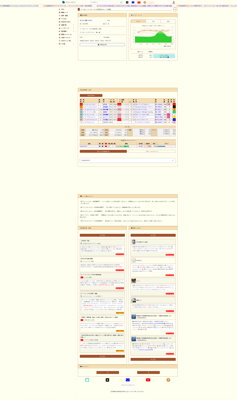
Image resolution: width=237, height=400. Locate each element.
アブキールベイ (91, 117)
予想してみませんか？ (152, 151)
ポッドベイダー (91, 104)
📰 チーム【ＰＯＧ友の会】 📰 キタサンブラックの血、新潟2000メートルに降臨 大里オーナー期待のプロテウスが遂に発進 (129, 6)
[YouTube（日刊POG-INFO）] (138, 2)
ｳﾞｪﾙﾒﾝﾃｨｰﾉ (146, 104)
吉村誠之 (105, 107)
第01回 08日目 (86, 20)
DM (123, 391)
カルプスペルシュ (91, 109)
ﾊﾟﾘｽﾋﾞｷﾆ (150, 107)
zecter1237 (83, 146)
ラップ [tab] (138, 21)
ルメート (105, 117)
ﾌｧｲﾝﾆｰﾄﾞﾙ (138, 117)
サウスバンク (90, 122)
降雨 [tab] (168, 21)
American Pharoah (141, 107)
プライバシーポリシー (127, 385)
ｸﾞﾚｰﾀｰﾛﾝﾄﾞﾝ (139, 122)
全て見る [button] (102, 235)
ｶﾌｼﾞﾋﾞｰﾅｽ (145, 119)
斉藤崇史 (158, 107)
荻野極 (105, 104)
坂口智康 (158, 117)
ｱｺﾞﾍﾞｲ (144, 117)
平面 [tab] (153, 21)
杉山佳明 (158, 119)
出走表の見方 (86, 160)
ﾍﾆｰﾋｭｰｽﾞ (138, 119)
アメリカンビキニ (91, 107)
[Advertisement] (128, 74)
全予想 (141, 146)
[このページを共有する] (175, 9)
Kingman (138, 112)
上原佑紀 (158, 104)
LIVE (151, 2)
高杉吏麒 (105, 109)
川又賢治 (105, 119)
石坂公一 (158, 109)
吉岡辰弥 (158, 122)
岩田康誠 (105, 114)
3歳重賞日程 (103, 44)
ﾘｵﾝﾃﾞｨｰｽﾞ (138, 104)
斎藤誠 (158, 114)
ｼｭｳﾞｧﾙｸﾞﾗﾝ (139, 109)
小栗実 (158, 112)
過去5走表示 (91, 95)
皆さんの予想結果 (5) (103, 151)
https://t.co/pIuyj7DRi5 (146, 349)
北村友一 (105, 112)
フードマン (89, 112)
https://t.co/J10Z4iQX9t (156, 323)
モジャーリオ (90, 114)
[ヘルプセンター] (144, 2)
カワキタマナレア (91, 119)
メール (130, 391)
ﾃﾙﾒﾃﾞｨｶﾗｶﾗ (146, 114)
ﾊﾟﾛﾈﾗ (144, 109)
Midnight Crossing (147, 112)
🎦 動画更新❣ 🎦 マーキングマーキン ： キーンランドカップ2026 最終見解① (62, 6)
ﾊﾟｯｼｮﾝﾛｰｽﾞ (147, 122)
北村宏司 (105, 122)
